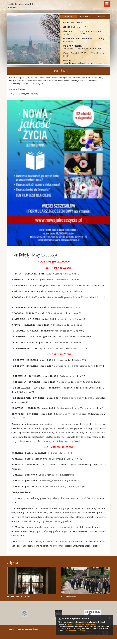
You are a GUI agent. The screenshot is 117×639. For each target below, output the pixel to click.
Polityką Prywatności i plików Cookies (81, 624)
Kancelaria (85, 16)
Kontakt (101, 16)
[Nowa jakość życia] (58, 173)
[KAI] (92, 613)
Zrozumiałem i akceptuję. (76, 631)
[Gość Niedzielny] (24, 613)
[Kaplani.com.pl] (58, 613)
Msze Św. (68, 16)
